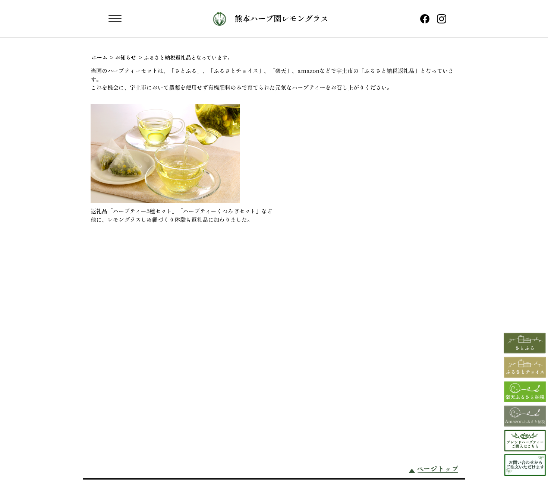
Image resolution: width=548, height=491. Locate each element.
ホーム (99, 57)
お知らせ (125, 57)
